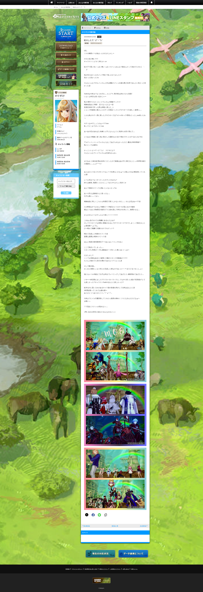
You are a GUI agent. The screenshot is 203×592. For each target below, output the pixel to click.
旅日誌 (98, 28)
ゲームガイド (66, 83)
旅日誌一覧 (115, 526)
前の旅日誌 (87, 526)
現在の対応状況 (141, 2)
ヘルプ (130, 2)
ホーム (56, 7)
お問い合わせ (126, 569)
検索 (67, 193)
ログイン (66, 62)
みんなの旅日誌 (98, 2)
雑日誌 (86, 43)
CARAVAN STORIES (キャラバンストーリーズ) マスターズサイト (66, 16)
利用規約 (68, 569)
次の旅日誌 (143, 526)
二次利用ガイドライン (115, 569)
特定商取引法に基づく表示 (91, 569)
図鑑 (107, 28)
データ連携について (66, 69)
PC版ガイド (66, 55)
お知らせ (71, 2)
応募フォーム (134, 569)
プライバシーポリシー (77, 569)
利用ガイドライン (103, 569)
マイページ (60, 2)
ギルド (110, 2)
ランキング (119, 2)
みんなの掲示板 (84, 2)
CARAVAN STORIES (101, 580)
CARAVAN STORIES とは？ (66, 76)
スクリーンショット (96, 43)
